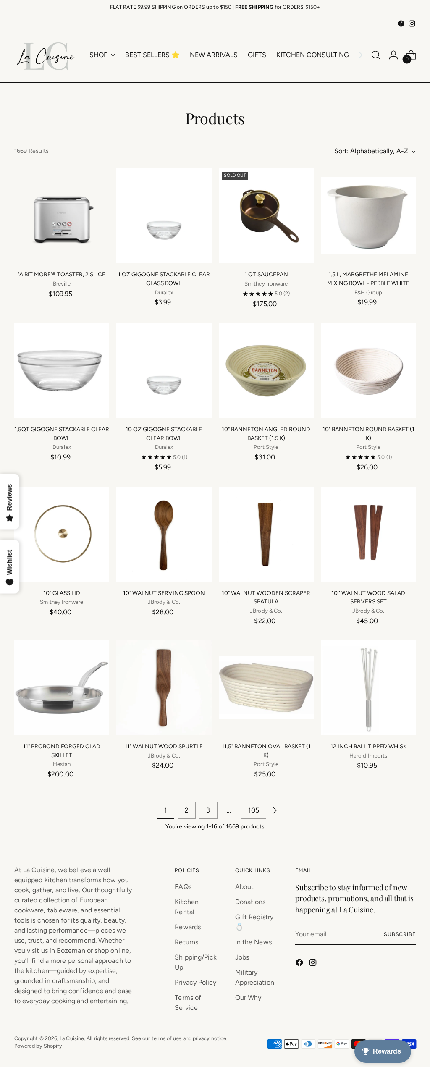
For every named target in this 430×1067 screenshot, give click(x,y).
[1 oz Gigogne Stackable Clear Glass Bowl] (163, 215)
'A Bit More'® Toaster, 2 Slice (61, 274)
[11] (61, 687)
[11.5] (266, 687)
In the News (253, 942)
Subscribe (400, 934)
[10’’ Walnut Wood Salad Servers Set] (368, 534)
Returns (186, 942)
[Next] (360, 55)
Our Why (248, 997)
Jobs (242, 957)
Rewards (188, 927)
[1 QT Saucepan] (266, 215)
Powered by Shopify (38, 1046)
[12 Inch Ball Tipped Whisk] (368, 687)
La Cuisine (72, 1038)
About (244, 887)
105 (253, 810)
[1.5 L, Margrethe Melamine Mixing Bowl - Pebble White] (368, 215)
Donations (250, 902)
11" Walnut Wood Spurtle (164, 746)
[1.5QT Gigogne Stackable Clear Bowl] (61, 370)
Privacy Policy (195, 982)
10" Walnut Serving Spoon (164, 593)
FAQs (183, 887)
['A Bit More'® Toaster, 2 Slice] (61, 215)
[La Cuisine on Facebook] (401, 23)
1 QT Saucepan (266, 274)
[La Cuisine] (45, 55)
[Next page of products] (275, 810)
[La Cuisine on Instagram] (412, 23)
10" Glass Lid (61, 593)
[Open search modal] (375, 55)
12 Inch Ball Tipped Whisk (368, 746)
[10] (266, 370)
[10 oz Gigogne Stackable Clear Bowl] (163, 370)
